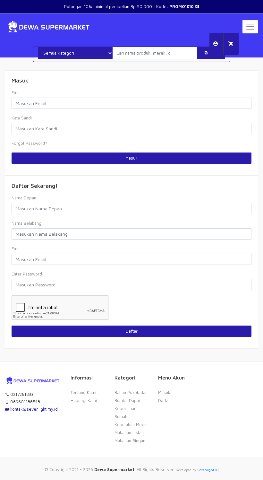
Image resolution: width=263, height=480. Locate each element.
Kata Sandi (22, 117)
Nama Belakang (26, 223)
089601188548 (24, 401)
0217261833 (21, 394)
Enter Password (27, 273)
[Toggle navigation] (250, 26)
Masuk (131, 158)
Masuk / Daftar (216, 44)
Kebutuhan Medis (131, 424)
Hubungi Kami (84, 400)
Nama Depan (24, 197)
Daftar (132, 331)
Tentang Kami (83, 392)
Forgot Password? (29, 143)
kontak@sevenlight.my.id (33, 409)
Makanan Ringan (130, 440)
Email (16, 92)
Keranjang (231, 44)
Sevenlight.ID (208, 470)
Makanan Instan (129, 432)
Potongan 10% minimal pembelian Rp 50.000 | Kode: (129, 6)
